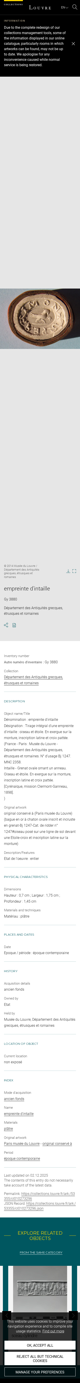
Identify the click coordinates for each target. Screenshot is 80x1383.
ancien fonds (14, 1099)
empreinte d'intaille (19, 1114)
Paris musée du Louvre (22, 1143)
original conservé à (57, 1143)
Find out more (53, 1331)
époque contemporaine (22, 1158)
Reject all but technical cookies (40, 1358)
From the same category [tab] (41, 1252)
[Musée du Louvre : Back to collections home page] (40, 7)
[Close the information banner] (73, 43)
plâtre (8, 1129)
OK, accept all (40, 1345)
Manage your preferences (40, 1372)
